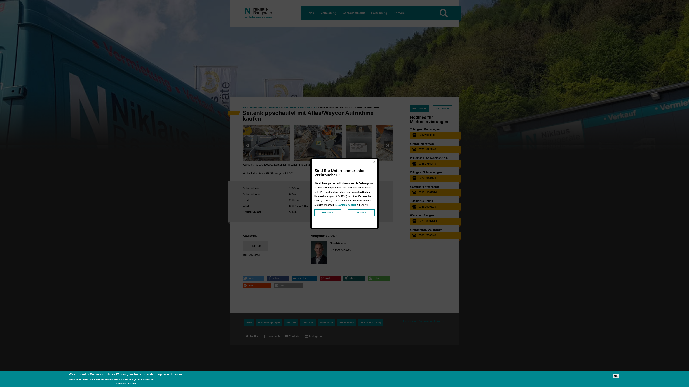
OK (616, 376)
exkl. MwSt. (328, 212)
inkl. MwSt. (361, 212)
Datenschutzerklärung (125, 383)
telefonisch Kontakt (345, 205)
